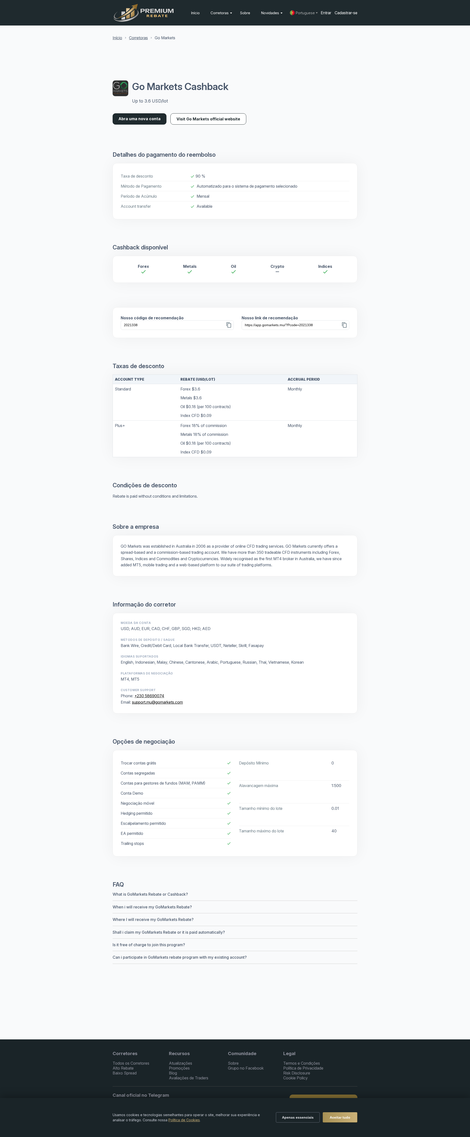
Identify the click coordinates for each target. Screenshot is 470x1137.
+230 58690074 (149, 695)
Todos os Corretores (131, 1063)
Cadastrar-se (346, 12)
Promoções (179, 1068)
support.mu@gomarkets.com (157, 702)
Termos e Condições (301, 1063)
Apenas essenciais (298, 1117)
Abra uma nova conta (139, 118)
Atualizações (180, 1063)
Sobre (245, 13)
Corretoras (220, 13)
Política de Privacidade (303, 1068)
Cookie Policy (295, 1077)
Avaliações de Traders (188, 1077)
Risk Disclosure (296, 1073)
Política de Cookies (184, 1120)
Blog (173, 1073)
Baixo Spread (125, 1073)
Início (195, 13)
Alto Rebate (123, 1068)
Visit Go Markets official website (208, 118)
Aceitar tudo (340, 1117)
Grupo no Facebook (246, 1068)
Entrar (326, 12)
